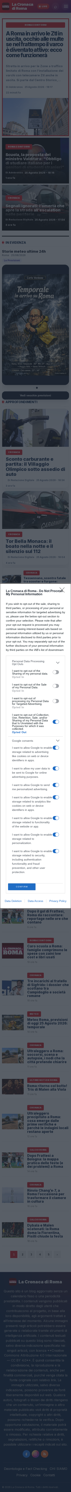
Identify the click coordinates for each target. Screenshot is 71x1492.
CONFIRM (22, 887)
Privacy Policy (57, 901)
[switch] (56, 672)
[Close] (63, 591)
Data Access (35, 901)
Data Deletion (13, 901)
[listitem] (35, 662)
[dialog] (35, 746)
